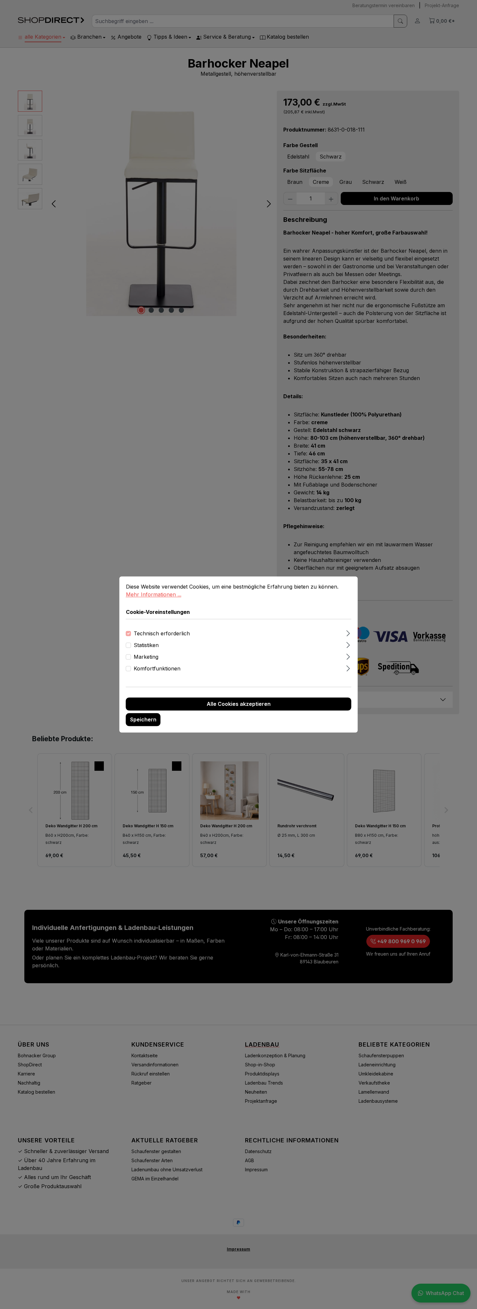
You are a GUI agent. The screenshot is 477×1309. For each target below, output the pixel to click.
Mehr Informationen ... (153, 594)
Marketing (146, 657)
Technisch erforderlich (162, 633)
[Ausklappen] (348, 633)
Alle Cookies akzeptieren (239, 704)
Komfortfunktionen (157, 669)
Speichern (143, 720)
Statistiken (146, 645)
